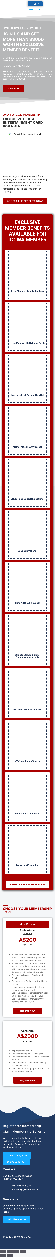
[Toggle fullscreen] (16, 1251)
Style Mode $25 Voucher (27, 813)
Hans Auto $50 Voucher (27, 603)
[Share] (10, 1251)
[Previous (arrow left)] (3, 1255)
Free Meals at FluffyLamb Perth (28, 343)
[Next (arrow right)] (10, 1255)
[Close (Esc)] (3, 1251)
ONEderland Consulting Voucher (27, 499)
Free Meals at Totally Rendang (27, 291)
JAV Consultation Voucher (27, 761)
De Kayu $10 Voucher (27, 865)
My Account (34, 9)
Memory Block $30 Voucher (27, 447)
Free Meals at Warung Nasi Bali (27, 395)
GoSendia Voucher (27, 551)
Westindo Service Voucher (27, 709)
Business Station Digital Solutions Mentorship (27, 656)
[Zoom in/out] (23, 1251)
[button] (50, 7)
